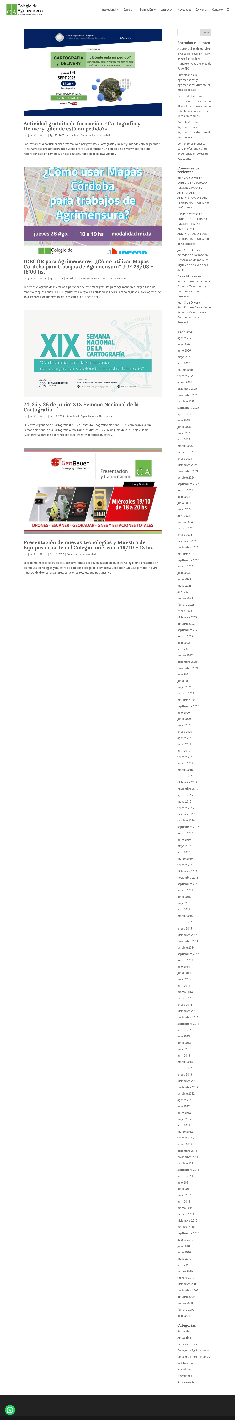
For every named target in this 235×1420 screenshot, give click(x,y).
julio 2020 (183, 712)
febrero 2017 (185, 808)
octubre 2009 (186, 1297)
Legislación (167, 9)
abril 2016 (183, 852)
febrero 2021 (185, 693)
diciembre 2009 (187, 1284)
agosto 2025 (185, 414)
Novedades (184, 9)
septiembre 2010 (188, 1233)
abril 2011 (183, 1201)
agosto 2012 (185, 1100)
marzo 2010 (185, 1271)
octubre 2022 (186, 624)
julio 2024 (183, 497)
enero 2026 (184, 382)
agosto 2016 (185, 833)
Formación (146, 9)
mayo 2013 (184, 1049)
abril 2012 (183, 1125)
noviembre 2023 (187, 547)
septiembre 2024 (188, 484)
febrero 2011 (185, 1214)
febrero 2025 (185, 452)
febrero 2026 (185, 376)
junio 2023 (184, 579)
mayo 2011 (184, 1195)
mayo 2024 (184, 509)
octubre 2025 (186, 401)
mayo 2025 (184, 433)
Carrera (127, 9)
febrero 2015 (185, 922)
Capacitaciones (89, 135)
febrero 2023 (185, 604)
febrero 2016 (185, 865)
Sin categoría (185, 1382)
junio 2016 (184, 840)
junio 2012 (184, 1113)
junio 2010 (184, 1252)
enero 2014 (184, 1004)
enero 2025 (184, 458)
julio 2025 (183, 420)
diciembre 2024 (187, 465)
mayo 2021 (184, 687)
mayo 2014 (184, 979)
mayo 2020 (184, 725)
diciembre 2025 (187, 389)
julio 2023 (183, 573)
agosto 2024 (185, 490)
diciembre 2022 (187, 617)
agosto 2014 (185, 960)
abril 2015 (183, 909)
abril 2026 (183, 363)
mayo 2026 (184, 357)
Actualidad (73, 135)
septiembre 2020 (188, 706)
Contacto (217, 9)
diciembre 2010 (187, 1220)
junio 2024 (184, 503)
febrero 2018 (185, 776)
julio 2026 (183, 344)
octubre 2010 (186, 1227)
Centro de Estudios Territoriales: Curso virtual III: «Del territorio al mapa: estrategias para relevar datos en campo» (194, 106)
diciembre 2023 (187, 541)
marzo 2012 (185, 1132)
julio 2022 (183, 643)
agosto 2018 (185, 763)
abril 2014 (183, 986)
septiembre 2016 (188, 827)
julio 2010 (183, 1246)
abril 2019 (183, 750)
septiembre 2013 (188, 1024)
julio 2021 (183, 674)
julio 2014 (183, 967)
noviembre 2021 (187, 668)
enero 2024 (184, 535)
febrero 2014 (185, 998)
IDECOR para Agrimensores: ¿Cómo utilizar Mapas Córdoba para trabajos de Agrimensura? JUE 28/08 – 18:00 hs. (88, 266)
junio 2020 (184, 719)
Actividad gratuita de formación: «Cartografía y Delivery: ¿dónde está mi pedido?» (82, 126)
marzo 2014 (185, 992)
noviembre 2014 (187, 941)
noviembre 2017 (187, 789)
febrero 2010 (185, 1278)
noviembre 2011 (187, 1157)
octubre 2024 (186, 477)
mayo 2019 (184, 744)
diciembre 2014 (187, 935)
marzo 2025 (185, 446)
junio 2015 (184, 897)
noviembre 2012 (187, 1087)
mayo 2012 (184, 1119)
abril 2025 (183, 439)
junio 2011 (184, 1189)
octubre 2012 (186, 1093)
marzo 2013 (185, 1062)
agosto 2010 (185, 1240)
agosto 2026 (185, 338)
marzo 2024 (185, 522)
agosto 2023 (185, 566)
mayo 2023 (184, 585)
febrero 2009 (185, 1309)
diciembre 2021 (187, 662)
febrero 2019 (185, 757)
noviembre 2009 (187, 1290)
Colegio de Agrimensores (193, 1350)
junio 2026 (184, 350)
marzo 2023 (185, 598)
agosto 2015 (185, 890)
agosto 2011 (185, 1176)
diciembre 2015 (187, 871)
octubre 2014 (186, 947)
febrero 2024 (185, 528)
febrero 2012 (185, 1138)
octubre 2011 (186, 1163)
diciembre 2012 (187, 1081)
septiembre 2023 (188, 560)
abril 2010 (183, 1265)
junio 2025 (184, 427)
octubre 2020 (186, 700)
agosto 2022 (185, 636)
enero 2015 (184, 928)
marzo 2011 (185, 1208)
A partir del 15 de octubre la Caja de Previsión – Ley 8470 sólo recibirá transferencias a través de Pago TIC (194, 58)
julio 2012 (183, 1106)
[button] (10, 1410)
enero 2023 (184, 611)
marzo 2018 (185, 770)
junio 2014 (184, 973)
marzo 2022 (185, 655)
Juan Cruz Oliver (37, 135)
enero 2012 (184, 1144)
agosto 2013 (185, 1030)
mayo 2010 (184, 1259)
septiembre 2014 (188, 954)
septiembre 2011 (188, 1170)
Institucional (108, 9)
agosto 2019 (185, 738)
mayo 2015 (184, 903)
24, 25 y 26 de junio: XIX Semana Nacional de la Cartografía (81, 407)
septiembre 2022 (188, 630)
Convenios (201, 9)
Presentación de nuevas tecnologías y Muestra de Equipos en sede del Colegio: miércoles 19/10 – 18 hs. (88, 545)
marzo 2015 (185, 916)
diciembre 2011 (187, 1151)
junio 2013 (184, 1043)
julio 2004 (183, 1316)
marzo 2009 (185, 1303)
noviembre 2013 (187, 1017)
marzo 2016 (185, 858)
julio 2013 (183, 1036)
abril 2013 (183, 1055)
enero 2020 (184, 731)
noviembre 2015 (187, 877)
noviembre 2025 (187, 395)
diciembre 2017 (187, 782)
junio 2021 (184, 681)
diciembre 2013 (187, 1011)
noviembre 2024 (187, 471)
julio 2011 (183, 1182)
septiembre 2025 (188, 408)
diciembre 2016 (187, 814)
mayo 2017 (184, 801)
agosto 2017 (185, 795)
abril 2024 (183, 516)
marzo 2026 (185, 370)
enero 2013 (184, 1074)
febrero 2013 (185, 1068)
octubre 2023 (186, 554)
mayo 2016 (184, 846)
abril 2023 (183, 592)
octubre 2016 (186, 820)
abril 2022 (183, 649)
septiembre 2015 (188, 884)
